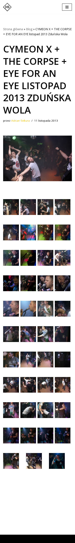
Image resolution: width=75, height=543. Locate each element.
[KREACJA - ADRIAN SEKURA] (8, 7)
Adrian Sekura (20, 120)
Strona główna (13, 29)
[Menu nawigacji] (67, 7)
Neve (7, 539)
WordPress (41, 539)
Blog (29, 29)
